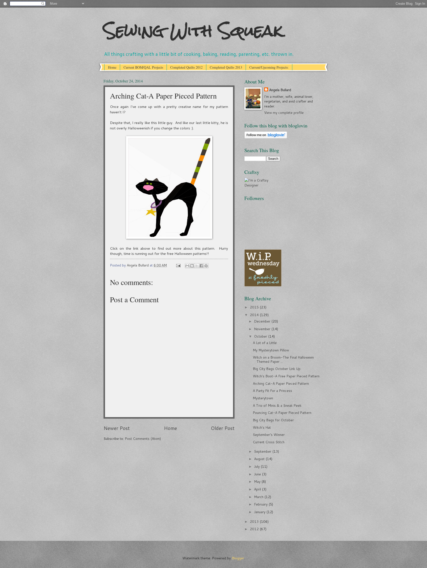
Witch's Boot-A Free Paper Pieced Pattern (286, 376)
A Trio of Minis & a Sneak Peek (277, 405)
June (258, 474)
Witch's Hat (262, 427)
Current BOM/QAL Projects (143, 67)
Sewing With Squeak (193, 30)
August (260, 458)
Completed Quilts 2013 (226, 67)
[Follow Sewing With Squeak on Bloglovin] (265, 137)
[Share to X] (196, 265)
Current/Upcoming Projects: (269, 67)
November (262, 328)
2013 (255, 521)
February (261, 504)
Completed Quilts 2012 (186, 67)
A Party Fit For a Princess (272, 390)
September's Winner (269, 434)
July (257, 466)
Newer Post (117, 428)
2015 (255, 307)
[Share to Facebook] (201, 265)
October (261, 336)
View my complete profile (284, 112)
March (259, 496)
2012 (255, 529)
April (258, 489)
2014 (255, 314)
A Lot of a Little (265, 342)
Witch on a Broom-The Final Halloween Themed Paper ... (283, 359)
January (260, 511)
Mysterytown (263, 398)
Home (112, 67)
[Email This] (187, 265)
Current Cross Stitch (268, 442)
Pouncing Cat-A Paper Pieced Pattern (282, 412)
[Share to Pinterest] (206, 265)
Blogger (238, 558)
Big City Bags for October (273, 420)
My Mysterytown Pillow (271, 350)
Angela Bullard (280, 89)
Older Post (223, 428)
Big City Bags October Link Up (276, 368)
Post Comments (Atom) (143, 438)
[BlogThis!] (192, 265)
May (257, 481)
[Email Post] (178, 265)
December (262, 321)
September (263, 451)
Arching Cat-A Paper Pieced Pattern (281, 383)
